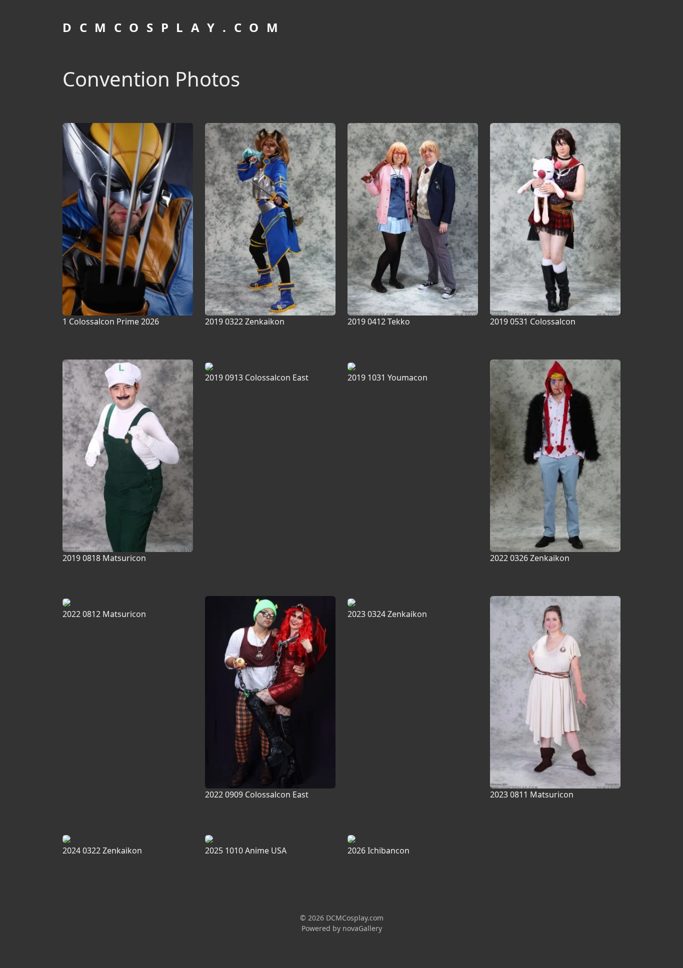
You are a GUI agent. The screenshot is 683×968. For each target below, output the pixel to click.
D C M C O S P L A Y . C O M (171, 27)
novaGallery (362, 928)
